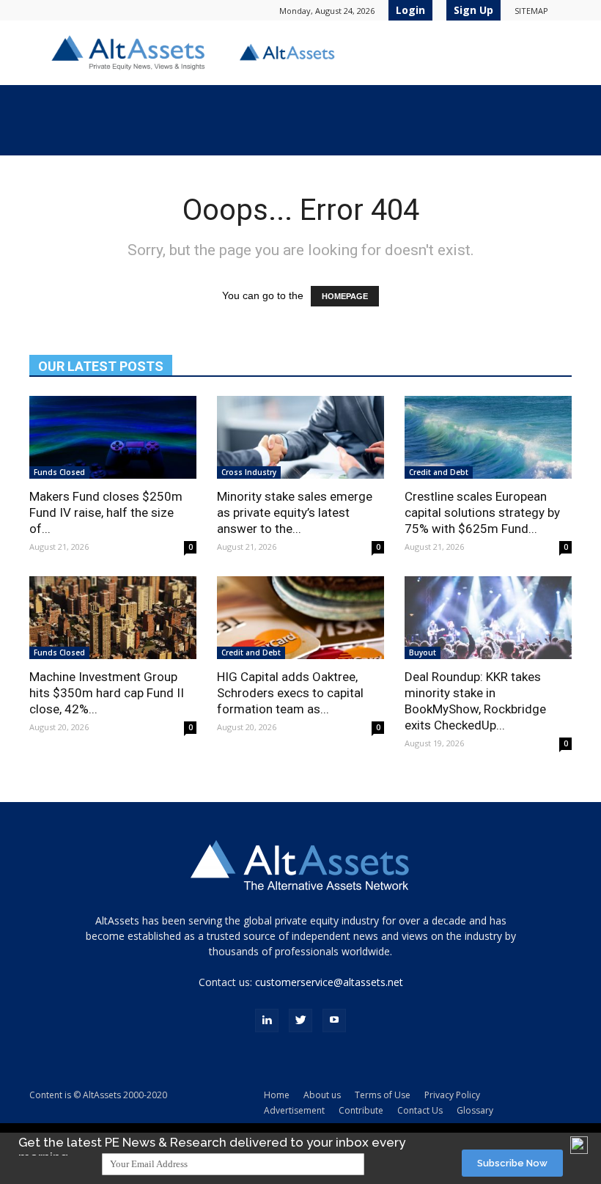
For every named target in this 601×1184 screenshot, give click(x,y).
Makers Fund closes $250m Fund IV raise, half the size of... (105, 512)
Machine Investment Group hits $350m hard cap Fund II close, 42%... (106, 692)
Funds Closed (59, 472)
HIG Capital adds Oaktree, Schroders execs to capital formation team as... (290, 692)
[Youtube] (334, 1020)
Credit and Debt (438, 472)
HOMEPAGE (345, 296)
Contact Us (420, 1110)
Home (277, 1095)
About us (322, 1095)
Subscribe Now (512, 1163)
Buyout (422, 652)
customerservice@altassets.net (329, 982)
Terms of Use (382, 1095)
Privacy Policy (452, 1095)
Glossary (475, 1110)
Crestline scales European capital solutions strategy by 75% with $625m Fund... (482, 512)
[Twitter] (300, 1020)
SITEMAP (531, 10)
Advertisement (294, 1110)
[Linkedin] (267, 1020)
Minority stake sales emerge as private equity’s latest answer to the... (294, 512)
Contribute (361, 1110)
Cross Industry (248, 472)
